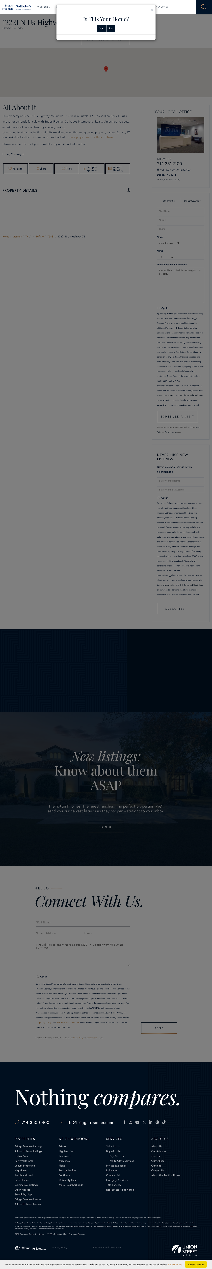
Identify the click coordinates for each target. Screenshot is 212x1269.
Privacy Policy (175, 1264)
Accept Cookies (196, 1264)
